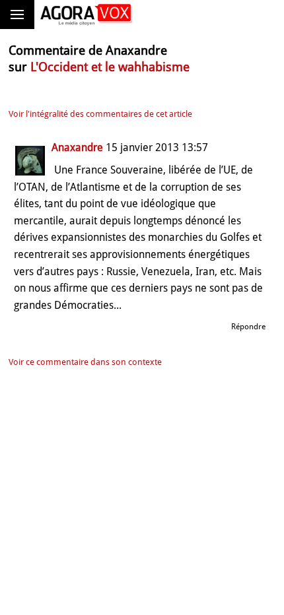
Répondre (248, 326)
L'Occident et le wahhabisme (110, 67)
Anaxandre (77, 147)
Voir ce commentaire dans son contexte (85, 362)
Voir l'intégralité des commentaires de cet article (100, 114)
